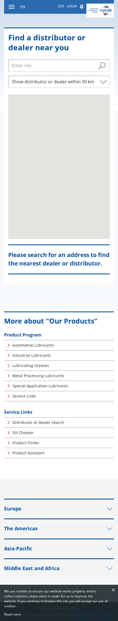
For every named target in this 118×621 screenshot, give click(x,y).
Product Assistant (28, 453)
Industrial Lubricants (31, 355)
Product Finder (26, 442)
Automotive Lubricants (33, 345)
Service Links (24, 396)
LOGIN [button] (72, 6)
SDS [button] (61, 6)
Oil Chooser (23, 432)
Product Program (22, 335)
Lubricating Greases (30, 365)
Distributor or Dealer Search (38, 422)
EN (22, 6)
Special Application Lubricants (40, 385)
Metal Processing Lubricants (38, 375)
